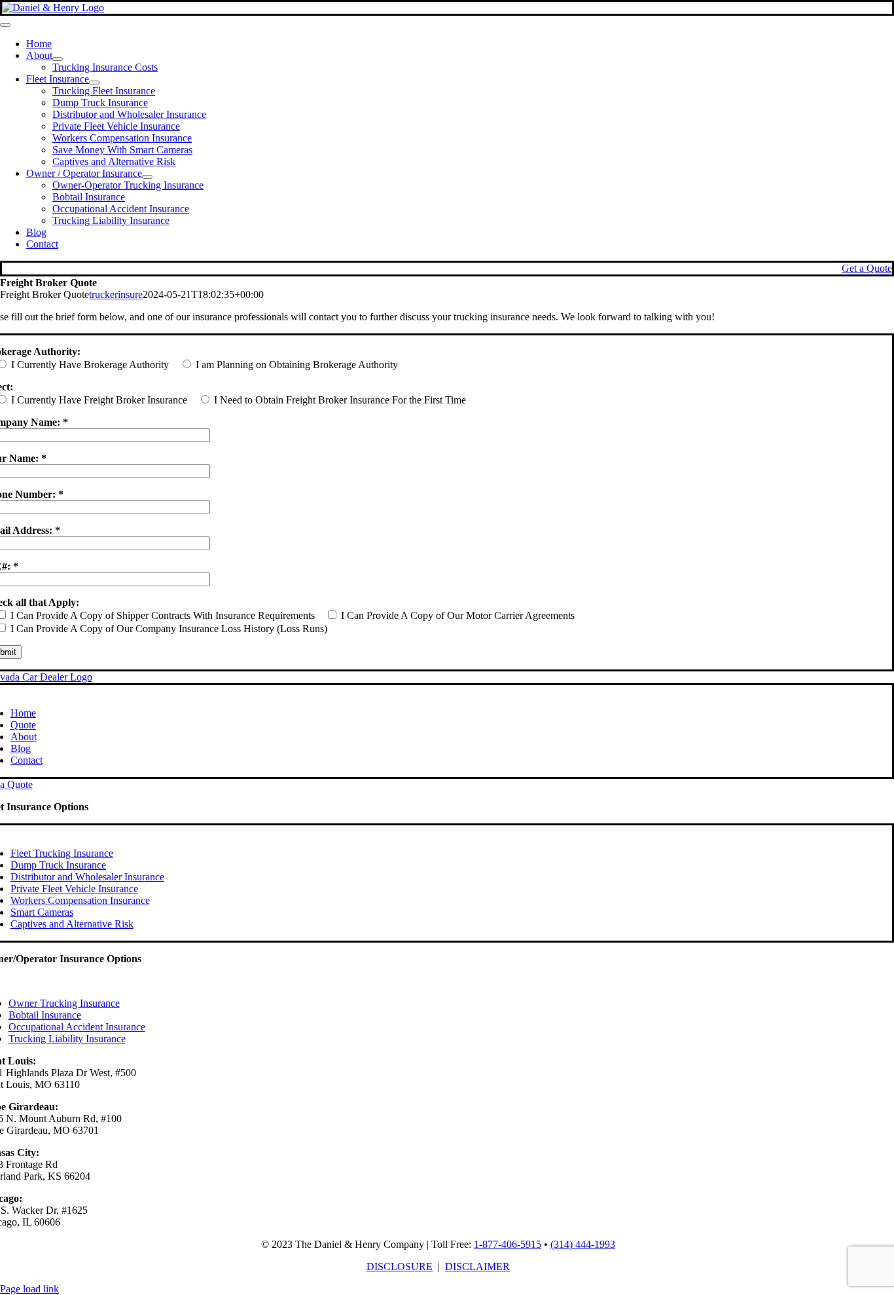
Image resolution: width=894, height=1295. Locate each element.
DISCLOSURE (400, 1266)
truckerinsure (116, 294)
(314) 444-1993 (582, 1244)
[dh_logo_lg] (53, 7)
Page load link (29, 1288)
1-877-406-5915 (507, 1244)
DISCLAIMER (477, 1266)
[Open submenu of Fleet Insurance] (94, 82)
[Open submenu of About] (57, 59)
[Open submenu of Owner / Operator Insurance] (147, 177)
